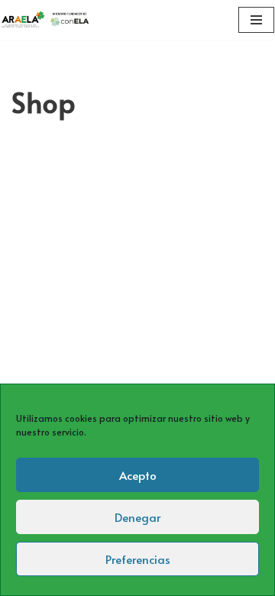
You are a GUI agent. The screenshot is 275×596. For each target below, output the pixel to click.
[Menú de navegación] (256, 20)
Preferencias (137, 559)
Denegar (137, 517)
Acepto (138, 475)
